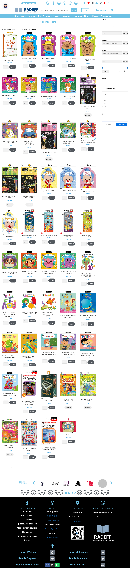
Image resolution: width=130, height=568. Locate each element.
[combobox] (115, 26)
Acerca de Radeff (27, 508)
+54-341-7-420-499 (52, 516)
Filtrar (105, 71)
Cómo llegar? (77, 521)
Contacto (52, 508)
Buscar (74, 10)
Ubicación (78, 508)
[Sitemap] (103, 565)
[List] (103, 552)
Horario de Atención (103, 508)
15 (104, 103)
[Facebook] (47, 565)
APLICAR (121, 124)
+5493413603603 (52, 537)
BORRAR (108, 124)
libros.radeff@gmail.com (52, 529)
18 (104, 101)
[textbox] (115, 26)
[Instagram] (52, 565)
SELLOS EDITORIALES (22, 483)
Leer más (87, 115)
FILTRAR (125, 33)
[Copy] (52, 552)
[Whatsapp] (57, 565)
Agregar (13, 67)
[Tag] (103, 558)
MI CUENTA (103, 10)
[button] (33, 483)
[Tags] (52, 558)
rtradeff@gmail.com (52, 520)
